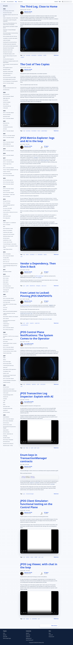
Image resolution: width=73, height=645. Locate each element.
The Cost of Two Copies (7, 12)
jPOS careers (5, 341)
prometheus (32, 254)
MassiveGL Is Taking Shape (8, 71)
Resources (20, 1)
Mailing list (28, 638)
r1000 (4, 400)
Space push (5, 367)
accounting (28, 55)
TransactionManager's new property (9, 244)
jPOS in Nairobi (6, 318)
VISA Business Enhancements (8, 349)
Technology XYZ (6, 289)
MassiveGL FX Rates (6, 69)
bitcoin (39, 130)
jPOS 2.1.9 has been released (8, 112)
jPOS (4, 633)
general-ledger (44, 130)
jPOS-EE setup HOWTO (7, 363)
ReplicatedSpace (6, 416)
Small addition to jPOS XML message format (9, 305)
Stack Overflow (29, 640)
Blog (16, 1)
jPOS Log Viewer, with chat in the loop (10, 36)
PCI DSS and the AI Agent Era (8, 59)
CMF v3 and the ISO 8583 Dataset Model (10, 46)
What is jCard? (5, 291)
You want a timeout (6, 210)
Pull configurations (6, 217)
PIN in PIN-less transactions (8, 329)
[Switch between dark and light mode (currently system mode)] (60, 1)
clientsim (27, 557)
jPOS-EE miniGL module (7, 424)
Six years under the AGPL (7, 242)
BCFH (4, 402)
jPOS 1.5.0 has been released (8, 418)
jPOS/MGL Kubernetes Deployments (9, 44)
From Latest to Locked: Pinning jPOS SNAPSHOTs (9, 20)
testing (32, 557)
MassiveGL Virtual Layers (7, 51)
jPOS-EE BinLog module (7, 173)
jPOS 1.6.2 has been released (8, 347)
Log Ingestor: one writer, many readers (10, 38)
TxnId (4, 165)
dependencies (32, 285)
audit (38, 384)
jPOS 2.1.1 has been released (8, 161)
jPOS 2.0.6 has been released (8, 184)
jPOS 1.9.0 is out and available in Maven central (10, 246)
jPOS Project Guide (6, 302)
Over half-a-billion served (7, 339)
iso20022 (22, 57)
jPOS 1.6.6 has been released (8, 298)
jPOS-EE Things (6, 283)
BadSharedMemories (7, 144)
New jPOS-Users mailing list (8, 443)
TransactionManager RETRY (8, 394)
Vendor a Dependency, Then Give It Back (10, 17)
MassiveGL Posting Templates (8, 48)
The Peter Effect (6, 257)
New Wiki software (6, 437)
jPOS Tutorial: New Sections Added (9, 77)
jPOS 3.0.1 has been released (8, 83)
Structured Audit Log (7, 106)
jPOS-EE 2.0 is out (6, 259)
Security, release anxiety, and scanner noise (10, 56)
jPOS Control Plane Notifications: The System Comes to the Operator (10, 24)
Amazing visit (5, 396)
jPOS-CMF (5, 636)
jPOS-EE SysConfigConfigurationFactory (10, 263)
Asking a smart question (7, 159)
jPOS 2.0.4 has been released (8, 188)
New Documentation (7, 114)
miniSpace (5, 398)
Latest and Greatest (6, 40)
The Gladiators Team (7, 371)
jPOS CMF (5, 309)
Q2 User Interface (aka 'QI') (8, 180)
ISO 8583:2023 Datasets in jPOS (8, 53)
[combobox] (66, 1)
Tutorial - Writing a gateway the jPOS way (10, 169)
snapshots (32, 323)
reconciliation (33, 55)
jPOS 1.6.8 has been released (8, 287)
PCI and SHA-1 (5, 100)
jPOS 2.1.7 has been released (8, 130)
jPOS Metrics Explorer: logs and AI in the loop (10, 15)
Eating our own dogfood (7, 230)
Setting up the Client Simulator (8, 234)
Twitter (27, 636)
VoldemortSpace (6, 323)
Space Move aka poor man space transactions (9, 321)
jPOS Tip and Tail (6, 94)
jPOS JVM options (6, 238)
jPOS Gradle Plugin (39, 276)
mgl (24, 55)
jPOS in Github (5, 280)
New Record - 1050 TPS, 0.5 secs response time (10, 337)
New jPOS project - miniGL (8, 445)
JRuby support (5, 282)
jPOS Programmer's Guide (8, 228)
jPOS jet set (5, 334)
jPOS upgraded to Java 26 (7, 67)
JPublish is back (6, 373)
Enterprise (51, 636)
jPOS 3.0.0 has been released (8, 96)
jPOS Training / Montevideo (8, 420)
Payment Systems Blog (7, 353)
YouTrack (4, 296)
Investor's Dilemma (6, 171)
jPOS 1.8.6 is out (6, 261)
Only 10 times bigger (7, 361)
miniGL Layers (5, 392)
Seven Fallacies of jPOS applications (9, 369)
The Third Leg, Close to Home (8, 10)
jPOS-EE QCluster (6, 431)
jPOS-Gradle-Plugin (7, 638)
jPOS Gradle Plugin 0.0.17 (7, 73)
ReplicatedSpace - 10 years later (9, 194)
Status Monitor (6, 429)
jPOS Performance (6, 276)
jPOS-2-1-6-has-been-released (8, 137)
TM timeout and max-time (8, 127)
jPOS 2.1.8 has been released (8, 118)
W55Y (4, 226)
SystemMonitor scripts (7, 240)
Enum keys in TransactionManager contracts (9, 30)
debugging (38, 285)
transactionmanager (30, 493)
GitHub (56, 1)
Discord (27, 635)
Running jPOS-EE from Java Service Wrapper (9, 427)
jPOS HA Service (6, 422)
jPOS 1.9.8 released (6, 203)
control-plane (42, 384)
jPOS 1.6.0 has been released (8, 378)
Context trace (5, 214)
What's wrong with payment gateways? (10, 311)
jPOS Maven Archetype (7, 271)
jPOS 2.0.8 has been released (8, 182)
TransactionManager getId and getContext (8, 205)
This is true (5, 307)
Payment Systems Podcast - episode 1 (10, 343)
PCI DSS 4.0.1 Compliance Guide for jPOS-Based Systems (10, 61)
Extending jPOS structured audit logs (10, 42)
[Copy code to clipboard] (57, 476)
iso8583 (44, 55)
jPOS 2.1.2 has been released (8, 155)
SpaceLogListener (6, 190)
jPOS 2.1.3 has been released (8, 150)
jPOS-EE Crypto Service (7, 163)
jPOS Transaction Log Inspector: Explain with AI (10, 27)
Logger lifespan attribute (7, 249)
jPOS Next (5, 128)
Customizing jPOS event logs (8, 365)
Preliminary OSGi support (7, 232)
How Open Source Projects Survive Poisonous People (9, 376)
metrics (27, 254)
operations (34, 384)
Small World (5, 410)
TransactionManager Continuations (9, 380)
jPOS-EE (4, 635)
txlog (27, 447)
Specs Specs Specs (6, 406)
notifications (28, 384)
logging (45, 254)
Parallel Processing (6, 382)
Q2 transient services (7, 285)
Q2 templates (5, 125)
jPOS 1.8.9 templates (7, 253)
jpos (21, 256)
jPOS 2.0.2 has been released (8, 192)
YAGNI (4, 357)
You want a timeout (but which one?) (9, 87)
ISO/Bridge (5, 435)
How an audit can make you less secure (10, 212)
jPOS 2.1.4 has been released (8, 146)
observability (40, 254)
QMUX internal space (7, 216)
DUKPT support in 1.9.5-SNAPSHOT (9, 222)
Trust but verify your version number (9, 351)
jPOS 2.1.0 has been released (8, 167)
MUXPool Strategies (6, 102)
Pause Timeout (6, 104)
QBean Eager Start (6, 98)
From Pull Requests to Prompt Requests (10, 81)
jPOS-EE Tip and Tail (6, 75)
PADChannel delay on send (8, 236)
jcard (35, 447)
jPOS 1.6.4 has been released (8, 327)
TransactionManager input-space (9, 300)
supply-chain (37, 323)
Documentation (10, 1)
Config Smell (5, 107)
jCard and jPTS (5, 345)
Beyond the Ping (6, 123)
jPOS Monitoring (6, 89)
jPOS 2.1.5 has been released (8, 142)
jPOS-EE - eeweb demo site (8, 433)
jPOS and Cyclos (6, 387)
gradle (27, 285)
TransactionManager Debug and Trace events (10, 266)
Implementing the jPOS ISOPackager (9, 390)
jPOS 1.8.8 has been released (8, 255)
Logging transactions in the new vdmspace (9, 314)
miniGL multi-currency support (8, 389)
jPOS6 (4, 404)
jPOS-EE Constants (6, 412)
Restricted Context (6, 116)
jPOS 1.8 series (5, 278)
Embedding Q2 (6, 325)
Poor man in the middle (7, 208)
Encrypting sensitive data (7, 408)
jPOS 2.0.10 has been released (8, 175)
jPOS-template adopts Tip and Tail (9, 79)
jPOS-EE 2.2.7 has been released (9, 135)
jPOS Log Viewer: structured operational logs (10, 65)
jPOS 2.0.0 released (6, 196)
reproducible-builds (24, 325)
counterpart (40, 55)
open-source (44, 285)
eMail (27, 633)
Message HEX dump (6, 201)
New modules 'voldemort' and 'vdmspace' (10, 316)
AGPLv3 (4, 359)
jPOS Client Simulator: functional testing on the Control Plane (10, 34)
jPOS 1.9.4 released (6, 224)
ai (29, 447)
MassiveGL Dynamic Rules (8, 49)
